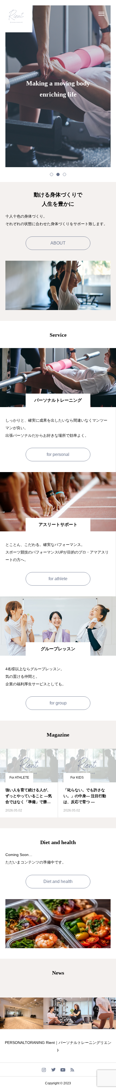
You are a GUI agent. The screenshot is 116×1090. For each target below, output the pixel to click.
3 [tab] (64, 174)
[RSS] (72, 1069)
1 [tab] (51, 174)
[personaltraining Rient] (16, 16)
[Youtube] (62, 1069)
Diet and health (58, 881)
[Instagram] (44, 1069)
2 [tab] (58, 174)
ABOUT (58, 243)
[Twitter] (53, 1069)
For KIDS (19, 777)
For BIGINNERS (79, 777)
